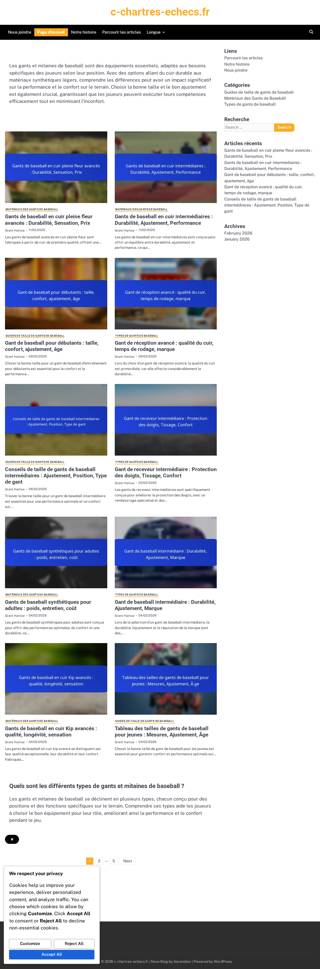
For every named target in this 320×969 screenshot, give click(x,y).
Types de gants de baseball (136, 335)
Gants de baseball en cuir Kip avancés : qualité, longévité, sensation (51, 731)
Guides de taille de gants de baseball (35, 335)
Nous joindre (19, 32)
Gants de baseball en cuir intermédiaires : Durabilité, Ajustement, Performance (164, 220)
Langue (153, 32)
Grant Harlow (15, 230)
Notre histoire (83, 32)
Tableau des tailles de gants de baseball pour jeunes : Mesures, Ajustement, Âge (161, 731)
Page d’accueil (51, 32)
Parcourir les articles (121, 32)
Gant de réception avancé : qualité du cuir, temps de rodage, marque (164, 346)
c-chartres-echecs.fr (160, 12)
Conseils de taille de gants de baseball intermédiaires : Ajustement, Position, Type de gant (56, 475)
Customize (30, 943)
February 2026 (238, 233)
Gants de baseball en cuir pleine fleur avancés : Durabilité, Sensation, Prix (48, 220)
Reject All (74, 943)
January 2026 (237, 239)
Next (127, 861)
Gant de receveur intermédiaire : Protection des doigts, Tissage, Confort (166, 472)
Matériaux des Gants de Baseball (32, 209)
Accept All (52, 954)
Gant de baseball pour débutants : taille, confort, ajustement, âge (51, 346)
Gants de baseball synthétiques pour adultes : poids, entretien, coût (48, 605)
